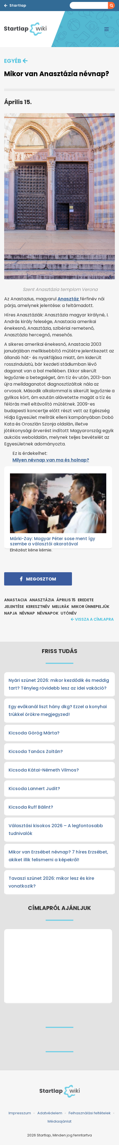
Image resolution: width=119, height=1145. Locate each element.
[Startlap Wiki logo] (59, 1091)
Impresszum (20, 1113)
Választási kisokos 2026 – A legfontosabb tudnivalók (56, 829)
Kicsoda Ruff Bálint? (31, 807)
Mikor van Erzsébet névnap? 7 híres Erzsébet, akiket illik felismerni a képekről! (58, 856)
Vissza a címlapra (94, 619)
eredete (86, 600)
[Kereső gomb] (111, 5)
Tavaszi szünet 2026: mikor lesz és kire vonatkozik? (51, 882)
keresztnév (38, 606)
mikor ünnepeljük (90, 606)
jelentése (14, 606)
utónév (69, 613)
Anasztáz (69, 299)
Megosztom (40, 579)
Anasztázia (41, 600)
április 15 (66, 600)
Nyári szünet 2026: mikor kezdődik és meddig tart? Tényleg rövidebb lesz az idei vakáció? (59, 684)
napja (10, 613)
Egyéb (12, 61)
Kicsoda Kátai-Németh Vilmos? (44, 770)
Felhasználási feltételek (90, 1113)
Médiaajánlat (59, 1121)
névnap (27, 613)
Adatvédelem (49, 1113)
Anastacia (15, 600)
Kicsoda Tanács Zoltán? (36, 751)
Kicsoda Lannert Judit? (34, 788)
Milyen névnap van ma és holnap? (50, 460)
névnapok (47, 613)
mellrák (60, 606)
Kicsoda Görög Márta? (34, 733)
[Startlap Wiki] (27, 29)
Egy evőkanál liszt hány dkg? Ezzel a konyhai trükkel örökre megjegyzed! (58, 710)
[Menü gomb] (106, 29)
